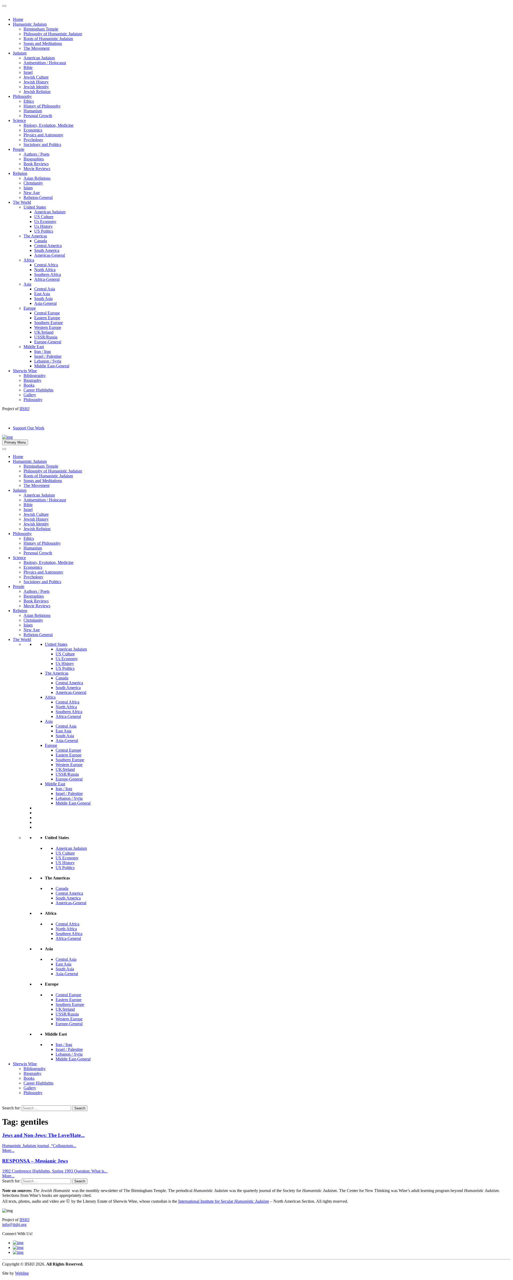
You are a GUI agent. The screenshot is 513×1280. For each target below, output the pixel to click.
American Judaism (39, 495)
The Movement (36, 485)
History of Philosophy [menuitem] (42, 106)
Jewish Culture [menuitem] (36, 77)
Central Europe (68, 750)
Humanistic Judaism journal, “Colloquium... (39, 1145)
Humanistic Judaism (30, 461)
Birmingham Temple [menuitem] (41, 29)
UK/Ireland (65, 769)
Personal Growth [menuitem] (38, 115)
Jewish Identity (36, 524)
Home (18, 456)
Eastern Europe (68, 755)
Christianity (33, 620)
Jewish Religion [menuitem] (37, 91)
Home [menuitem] (18, 19)
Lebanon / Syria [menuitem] (47, 361)
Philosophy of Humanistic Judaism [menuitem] (53, 34)
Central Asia (66, 726)
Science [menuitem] (19, 120)
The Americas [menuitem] (35, 236)
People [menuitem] (18, 149)
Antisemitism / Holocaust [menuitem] (45, 62)
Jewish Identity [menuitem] (36, 86)
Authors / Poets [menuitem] (36, 154)
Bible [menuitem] (28, 67)
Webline (22, 1273)
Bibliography (35, 1068)
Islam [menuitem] (28, 188)
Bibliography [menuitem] (35, 375)
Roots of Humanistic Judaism (48, 476)
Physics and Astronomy (43, 572)
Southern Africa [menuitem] (47, 274)
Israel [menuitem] (28, 72)
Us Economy (67, 658)
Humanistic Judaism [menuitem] (30, 24)
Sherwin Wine (25, 1064)
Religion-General (38, 634)
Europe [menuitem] (30, 308)
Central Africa (67, 702)
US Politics (65, 668)
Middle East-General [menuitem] (51, 366)
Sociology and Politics (42, 581)
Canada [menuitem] (40, 241)
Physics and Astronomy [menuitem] (43, 135)
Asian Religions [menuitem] (37, 178)
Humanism (33, 548)
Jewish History (36, 519)
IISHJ (24, 1219)
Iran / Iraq (64, 788)
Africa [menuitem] (29, 260)
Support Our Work (28, 428)
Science (19, 557)
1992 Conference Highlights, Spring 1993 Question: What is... (54, 1171)
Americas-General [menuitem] (49, 255)
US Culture (65, 654)
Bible (28, 504)
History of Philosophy (42, 543)
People (18, 586)
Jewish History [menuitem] (36, 82)
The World (22, 639)
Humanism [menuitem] (33, 111)
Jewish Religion (37, 528)
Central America (69, 683)
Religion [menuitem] (20, 173)
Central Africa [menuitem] (46, 265)
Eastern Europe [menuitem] (47, 318)
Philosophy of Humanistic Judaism (53, 471)
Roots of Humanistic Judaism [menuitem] (48, 38)
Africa (50, 697)
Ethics (29, 538)
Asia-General (67, 740)
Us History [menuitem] (43, 226)
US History (65, 862)
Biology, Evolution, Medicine (48, 562)
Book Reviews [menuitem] (36, 164)
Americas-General (71, 692)
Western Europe (69, 764)
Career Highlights (38, 1083)
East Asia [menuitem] (42, 293)
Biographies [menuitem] (34, 159)
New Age (32, 630)
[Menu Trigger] (4, 6)
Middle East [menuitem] (34, 346)
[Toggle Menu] (4, 449)
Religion (20, 610)
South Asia (65, 735)
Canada (62, 678)
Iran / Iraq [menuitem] (42, 351)
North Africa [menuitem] (45, 269)
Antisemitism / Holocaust (45, 500)
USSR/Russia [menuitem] (45, 337)
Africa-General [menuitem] (47, 279)
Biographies (34, 596)
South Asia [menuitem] (43, 298)
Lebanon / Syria (69, 798)
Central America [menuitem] (48, 245)
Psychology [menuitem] (33, 139)
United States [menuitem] (35, 207)
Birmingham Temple (41, 466)
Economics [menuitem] (33, 130)
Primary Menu (15, 442)
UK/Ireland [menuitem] (43, 332)
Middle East (55, 784)
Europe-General (69, 779)
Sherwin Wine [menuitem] (25, 370)
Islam (28, 625)
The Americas (56, 673)
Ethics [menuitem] (29, 101)
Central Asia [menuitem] (44, 289)
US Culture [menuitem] (43, 216)
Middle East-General (73, 803)
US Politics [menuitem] (43, 231)
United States (56, 644)
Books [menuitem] (29, 385)
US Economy (67, 858)
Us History (65, 663)
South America (68, 687)
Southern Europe (70, 760)
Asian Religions (37, 615)
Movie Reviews (37, 606)
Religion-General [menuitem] (38, 197)
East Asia (63, 731)
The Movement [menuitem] (36, 48)
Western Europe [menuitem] (47, 327)
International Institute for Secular (223, 1201)
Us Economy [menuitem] (45, 221)
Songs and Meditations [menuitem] (43, 43)
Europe (51, 745)
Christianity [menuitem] (33, 183)
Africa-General (68, 716)
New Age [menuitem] (32, 192)
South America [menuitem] (46, 250)
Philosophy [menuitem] (22, 96)
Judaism (19, 490)
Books (29, 1078)
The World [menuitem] (22, 202)
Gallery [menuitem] (30, 395)
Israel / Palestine (69, 793)
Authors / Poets (36, 591)
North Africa (66, 707)
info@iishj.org (14, 1224)
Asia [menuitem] (27, 284)
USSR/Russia (67, 774)
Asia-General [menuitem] (45, 303)
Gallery (30, 1088)
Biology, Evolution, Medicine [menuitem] (48, 125)
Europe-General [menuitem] (47, 342)
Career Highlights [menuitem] (38, 390)
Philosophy (22, 533)
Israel (28, 509)
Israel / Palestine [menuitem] (47, 356)
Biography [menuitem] (32, 380)
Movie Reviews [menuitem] (37, 168)
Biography (32, 1073)
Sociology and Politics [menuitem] (42, 144)
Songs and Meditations (43, 480)
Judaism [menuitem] (19, 53)
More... (8, 1150)
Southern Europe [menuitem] (48, 322)
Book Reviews (36, 601)
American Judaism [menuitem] (39, 58)
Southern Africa (69, 711)
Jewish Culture (36, 514)
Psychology (33, 577)
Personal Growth (38, 553)
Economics (33, 567)
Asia (49, 721)
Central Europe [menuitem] (47, 313)
